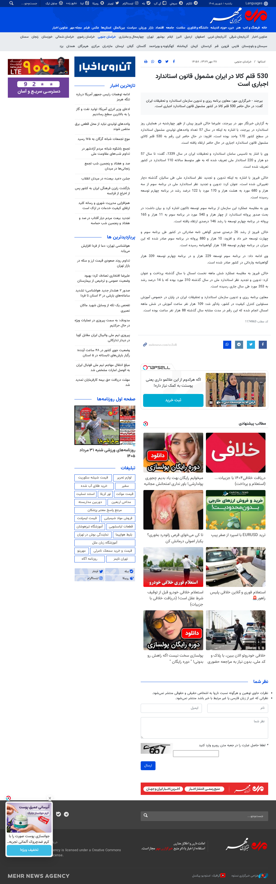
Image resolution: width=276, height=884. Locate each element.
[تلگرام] (66, 815)
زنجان (35, 36)
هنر (238, 27)
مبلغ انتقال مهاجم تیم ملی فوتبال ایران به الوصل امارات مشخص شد (103, 367)
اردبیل (188, 36)
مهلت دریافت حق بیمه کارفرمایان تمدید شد (102, 382)
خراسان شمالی (65, 36)
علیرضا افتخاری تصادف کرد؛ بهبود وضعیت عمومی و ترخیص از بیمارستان (103, 278)
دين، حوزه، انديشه (222, 27)
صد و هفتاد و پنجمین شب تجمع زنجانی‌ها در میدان (107, 166)
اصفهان (200, 36)
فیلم (86, 27)
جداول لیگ (52, 4)
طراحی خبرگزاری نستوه (245, 876)
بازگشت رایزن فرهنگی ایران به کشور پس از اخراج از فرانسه (102, 191)
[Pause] (211, 402)
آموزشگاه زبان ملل (104, 542)
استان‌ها (106, 27)
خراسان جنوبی (107, 36)
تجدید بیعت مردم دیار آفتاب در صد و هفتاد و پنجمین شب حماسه (104, 221)
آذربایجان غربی (217, 36)
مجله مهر (76, 27)
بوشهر (160, 36)
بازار (151, 27)
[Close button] (50, 798)
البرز (179, 36)
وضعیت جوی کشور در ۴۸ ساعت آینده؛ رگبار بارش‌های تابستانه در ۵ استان (103, 353)
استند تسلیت (85, 494)
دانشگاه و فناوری (197, 27)
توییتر (111, 4)
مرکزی (95, 46)
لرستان (119, 46)
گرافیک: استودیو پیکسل (206, 876)
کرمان (194, 46)
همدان (70, 46)
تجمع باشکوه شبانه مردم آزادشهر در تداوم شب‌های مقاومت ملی (106, 151)
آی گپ (158, 4)
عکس (95, 27)
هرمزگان (83, 46)
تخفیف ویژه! (29, 850)
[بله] (58, 815)
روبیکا (95, 4)
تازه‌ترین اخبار (122, 85)
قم (216, 46)
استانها (261, 61)
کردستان (206, 46)
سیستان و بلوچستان (254, 46)
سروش (174, 4)
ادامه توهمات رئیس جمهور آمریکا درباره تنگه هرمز (103, 97)
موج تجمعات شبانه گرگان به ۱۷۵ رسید (104, 139)
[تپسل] (145, 367)
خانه (264, 27)
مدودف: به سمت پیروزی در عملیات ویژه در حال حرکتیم (102, 323)
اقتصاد (160, 27)
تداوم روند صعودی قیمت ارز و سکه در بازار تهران (103, 263)
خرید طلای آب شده (94, 486)
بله (144, 4)
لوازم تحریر (124, 477)
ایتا (82, 4)
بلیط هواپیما (124, 534)
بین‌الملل (119, 27)
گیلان (130, 46)
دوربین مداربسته (90, 502)
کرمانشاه (182, 46)
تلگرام (189, 4)
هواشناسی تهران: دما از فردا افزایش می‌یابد (105, 248)
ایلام (170, 36)
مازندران (107, 46)
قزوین (225, 46)
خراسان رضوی (86, 36)
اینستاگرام (128, 4)
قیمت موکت (124, 494)
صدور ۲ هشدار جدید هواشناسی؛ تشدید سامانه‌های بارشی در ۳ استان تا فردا (102, 293)
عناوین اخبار (259, 36)
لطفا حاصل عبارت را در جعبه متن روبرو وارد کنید (233, 745)
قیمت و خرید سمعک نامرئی (113, 551)
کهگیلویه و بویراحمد (161, 46)
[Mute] (218, 402)
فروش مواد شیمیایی (118, 518)
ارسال (148, 765)
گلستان (141, 46)
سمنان (24, 36)
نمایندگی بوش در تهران (93, 534)
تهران (150, 36)
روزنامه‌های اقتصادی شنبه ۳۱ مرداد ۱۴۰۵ (106, 453)
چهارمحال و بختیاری (131, 36)
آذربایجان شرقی (239, 36)
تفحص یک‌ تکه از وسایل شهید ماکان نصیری (105, 308)
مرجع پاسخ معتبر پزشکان (105, 510)
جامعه (170, 27)
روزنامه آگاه (89, 559)
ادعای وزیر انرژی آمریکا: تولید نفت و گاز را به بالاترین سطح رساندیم (103, 112)
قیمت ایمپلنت (87, 518)
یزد (61, 46)
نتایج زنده (72, 3)
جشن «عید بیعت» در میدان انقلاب (105, 178)
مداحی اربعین (121, 502)
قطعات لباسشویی (121, 526)
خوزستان (47, 36)
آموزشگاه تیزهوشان (90, 526)
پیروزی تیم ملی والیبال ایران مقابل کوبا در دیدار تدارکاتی (103, 338)
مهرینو (81, 551)
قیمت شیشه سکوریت (93, 477)
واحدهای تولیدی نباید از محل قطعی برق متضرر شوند (102, 126)
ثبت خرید (173, 400)
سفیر (125, 486)
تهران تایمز (120, 559)
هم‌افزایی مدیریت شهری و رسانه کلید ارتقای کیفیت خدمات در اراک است (104, 205)
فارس (235, 46)
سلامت (180, 27)
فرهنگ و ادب (251, 27)
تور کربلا (105, 494)
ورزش (142, 27)
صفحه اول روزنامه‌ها (116, 399)
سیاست (132, 27)
